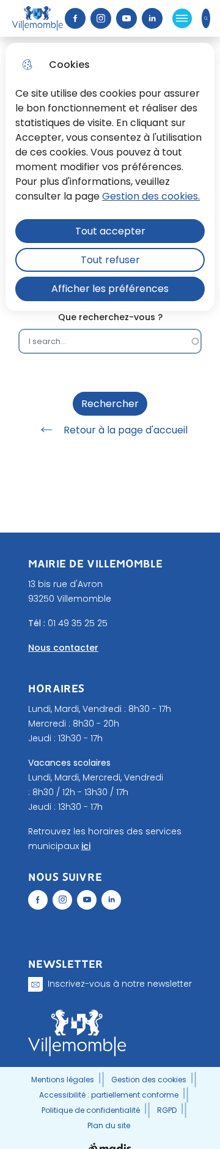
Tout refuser (110, 260)
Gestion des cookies (148, 1079)
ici (85, 846)
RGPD (167, 1110)
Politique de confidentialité (91, 1110)
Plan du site (108, 1125)
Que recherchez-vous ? (110, 317)
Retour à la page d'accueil (126, 430)
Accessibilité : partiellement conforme (108, 1095)
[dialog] (110, 177)
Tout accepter (110, 231)
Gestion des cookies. (151, 196)
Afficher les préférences (110, 289)
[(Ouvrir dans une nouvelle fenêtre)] (37, 899)
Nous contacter (63, 648)
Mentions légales (62, 1079)
